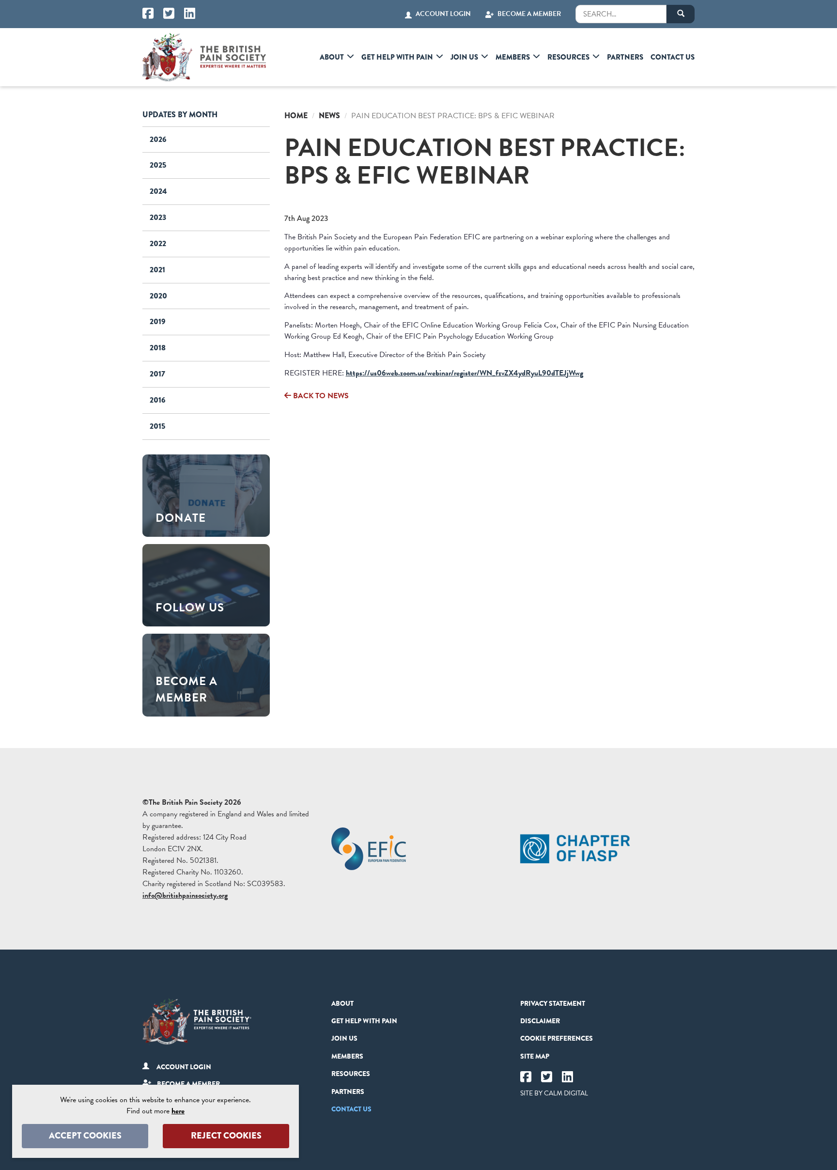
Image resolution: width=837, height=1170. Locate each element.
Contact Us (673, 57)
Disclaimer (540, 1021)
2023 (158, 217)
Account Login (443, 14)
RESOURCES (568, 57)
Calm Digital (566, 1093)
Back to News (320, 396)
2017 (157, 373)
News (329, 115)
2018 (158, 347)
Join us (464, 57)
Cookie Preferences (556, 1038)
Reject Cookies (226, 1135)
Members (513, 57)
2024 (158, 191)
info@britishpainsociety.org (185, 895)
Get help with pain (397, 57)
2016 (158, 400)
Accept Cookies (85, 1135)
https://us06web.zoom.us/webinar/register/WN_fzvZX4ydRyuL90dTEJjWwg (464, 373)
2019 (158, 321)
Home (296, 115)
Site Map (534, 1056)
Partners (625, 57)
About (332, 57)
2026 (158, 139)
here (178, 1111)
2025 (158, 165)
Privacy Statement (552, 1003)
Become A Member (529, 14)
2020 (158, 295)
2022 (158, 243)
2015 (157, 426)
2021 (157, 269)
